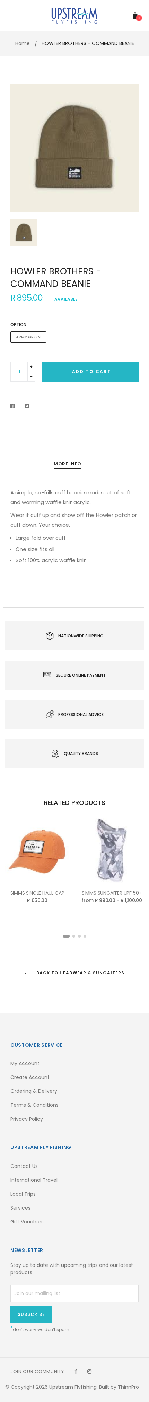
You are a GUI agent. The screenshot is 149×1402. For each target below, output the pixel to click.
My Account (25, 1063)
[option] (74, 148)
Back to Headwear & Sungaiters (79, 973)
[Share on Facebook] (14, 406)
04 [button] (85, 936)
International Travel (34, 1180)
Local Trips (23, 1193)
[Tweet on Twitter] (27, 406)
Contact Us (24, 1166)
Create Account (30, 1077)
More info (67, 464)
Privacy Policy (26, 1118)
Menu (15, 16)
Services (20, 1207)
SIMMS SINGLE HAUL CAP (37, 893)
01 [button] (66, 936)
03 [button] (79, 936)
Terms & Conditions (34, 1105)
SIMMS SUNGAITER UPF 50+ (112, 893)
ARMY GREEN (28, 337)
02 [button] (73, 936)
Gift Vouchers (27, 1221)
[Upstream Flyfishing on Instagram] (89, 1371)
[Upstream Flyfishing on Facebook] (75, 1371)
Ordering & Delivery (33, 1091)
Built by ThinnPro (119, 1387)
